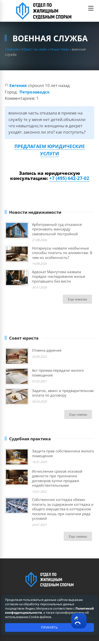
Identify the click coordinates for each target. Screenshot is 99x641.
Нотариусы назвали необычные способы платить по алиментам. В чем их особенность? (62, 253)
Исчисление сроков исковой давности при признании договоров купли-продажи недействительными (57, 478)
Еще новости (77, 299)
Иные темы (59, 49)
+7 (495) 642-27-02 (69, 178)
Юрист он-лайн (34, 49)
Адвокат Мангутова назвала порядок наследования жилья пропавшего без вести (58, 276)
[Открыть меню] (91, 8)
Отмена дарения (46, 350)
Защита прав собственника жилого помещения (63, 453)
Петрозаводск (34, 92)
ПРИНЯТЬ (49, 627)
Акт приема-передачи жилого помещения (58, 372)
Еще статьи (78, 536)
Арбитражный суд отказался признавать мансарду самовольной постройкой (57, 229)
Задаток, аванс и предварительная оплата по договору (62, 393)
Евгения (18, 85)
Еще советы (78, 414)
